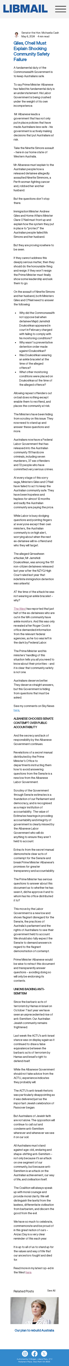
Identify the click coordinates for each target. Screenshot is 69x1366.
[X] (44, 1354)
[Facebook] (34, 1354)
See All (51, 1290)
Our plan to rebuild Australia (34, 1330)
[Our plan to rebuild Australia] (34, 1310)
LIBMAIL (25, 8)
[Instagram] (25, 1354)
